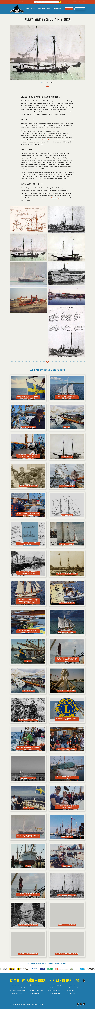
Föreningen (57, 9)
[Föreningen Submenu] (62, 9)
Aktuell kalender (44, 9)
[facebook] (78, 1004)
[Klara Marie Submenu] (36, 9)
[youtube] (84, 1004)
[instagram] (81, 1004)
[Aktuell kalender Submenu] (51, 9)
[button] (60, 2)
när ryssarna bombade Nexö (43, 140)
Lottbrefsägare (56, 198)
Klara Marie (30, 9)
